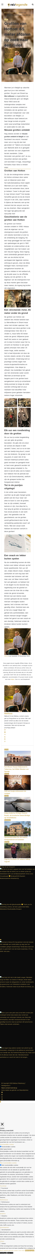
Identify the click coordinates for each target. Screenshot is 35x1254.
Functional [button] (3, 1186)
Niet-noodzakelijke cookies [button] (8, 1163)
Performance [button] (4, 1200)
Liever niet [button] (10, 1253)
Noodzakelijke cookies (8, 1146)
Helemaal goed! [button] (29, 1250)
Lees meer (21, 1250)
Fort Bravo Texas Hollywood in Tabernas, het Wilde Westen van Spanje (16, 769)
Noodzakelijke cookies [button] (7, 1144)
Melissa (6, 75)
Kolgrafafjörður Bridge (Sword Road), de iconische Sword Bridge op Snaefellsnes (17, 815)
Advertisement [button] (4, 1227)
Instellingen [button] (3, 1253)
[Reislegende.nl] (17, 4)
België (16, 12)
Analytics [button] (3, 1213)
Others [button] (2, 1241)
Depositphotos (23, 1090)
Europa (12, 12)
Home (7, 12)
